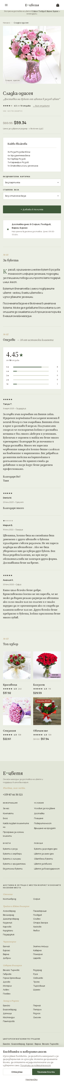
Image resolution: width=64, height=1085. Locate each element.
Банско (6, 1005)
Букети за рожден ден (45, 848)
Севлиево (38, 977)
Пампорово (9, 1021)
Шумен (36, 989)
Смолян (37, 1017)
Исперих (7, 985)
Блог (5, 818)
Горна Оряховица (12, 977)
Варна (49, 11)
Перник (37, 1005)
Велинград (8, 914)
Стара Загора (40, 922)
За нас (6, 808)
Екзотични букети (12, 868)
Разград (37, 970)
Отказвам (16, 1071)
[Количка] (57, 5)
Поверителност (42, 823)
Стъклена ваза (11, 190)
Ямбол (36, 930)
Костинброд (9, 898)
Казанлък (7, 922)
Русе (35, 974)
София (35, 11)
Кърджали (8, 930)
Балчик (6, 946)
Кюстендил (9, 1017)
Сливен (36, 918)
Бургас (55, 11)
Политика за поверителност (35, 1065)
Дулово (6, 981)
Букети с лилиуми (12, 858)
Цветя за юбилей (43, 863)
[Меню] (6, 5)
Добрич (7, 958)
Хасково (37, 926)
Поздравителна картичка (16, 177)
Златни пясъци (40, 946)
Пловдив (42, 11)
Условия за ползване (44, 808)
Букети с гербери (12, 853)
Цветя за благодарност (47, 868)
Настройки (32, 1079)
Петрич (37, 1009)
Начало (6, 22)
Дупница (7, 1013)
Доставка (39, 813)
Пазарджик (21, 408)
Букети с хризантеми (14, 863)
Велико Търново (11, 970)
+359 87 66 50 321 (13, 794)
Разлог (36, 1013)
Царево (37, 958)
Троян (36, 981)
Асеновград (9, 910)
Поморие (19, 529)
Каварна (37, 950)
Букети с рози (10, 848)
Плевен (6, 993)
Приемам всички (46, 1071)
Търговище (39, 985)
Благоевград (9, 1009)
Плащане (38, 818)
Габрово (7, 974)
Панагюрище (40, 910)
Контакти (8, 813)
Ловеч (6, 989)
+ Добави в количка (32, 209)
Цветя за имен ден (44, 853)
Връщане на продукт (45, 828)
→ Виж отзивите (41, 105)
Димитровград (11, 918)
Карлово (7, 926)
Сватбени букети (43, 858)
